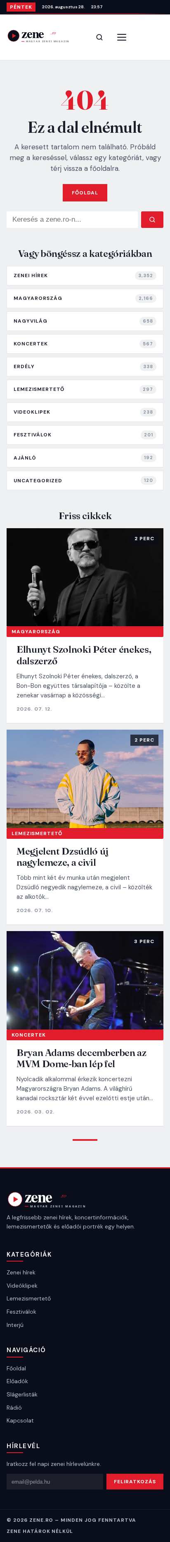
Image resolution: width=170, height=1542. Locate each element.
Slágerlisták (22, 1394)
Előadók (17, 1381)
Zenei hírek (21, 1272)
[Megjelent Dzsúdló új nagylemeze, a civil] (85, 779)
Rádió (14, 1407)
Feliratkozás (135, 1481)
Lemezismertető (37, 833)
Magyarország (36, 631)
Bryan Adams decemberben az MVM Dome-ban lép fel (81, 1058)
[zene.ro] (44, 36)
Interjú (15, 1325)
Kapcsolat (20, 1420)
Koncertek (29, 1035)
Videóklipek (22, 1285)
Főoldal (85, 192)
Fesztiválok (21, 1311)
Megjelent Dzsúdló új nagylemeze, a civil (63, 857)
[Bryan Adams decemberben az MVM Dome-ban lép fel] (85, 980)
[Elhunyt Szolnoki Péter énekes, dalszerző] (85, 577)
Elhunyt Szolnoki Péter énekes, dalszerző (84, 655)
